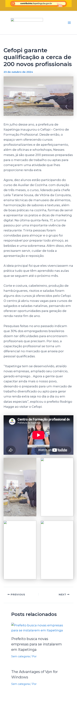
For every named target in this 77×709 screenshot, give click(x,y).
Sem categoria (20, 656)
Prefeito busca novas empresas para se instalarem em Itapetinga (36, 644)
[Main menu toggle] (69, 23)
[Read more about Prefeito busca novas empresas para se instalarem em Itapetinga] (38, 627)
